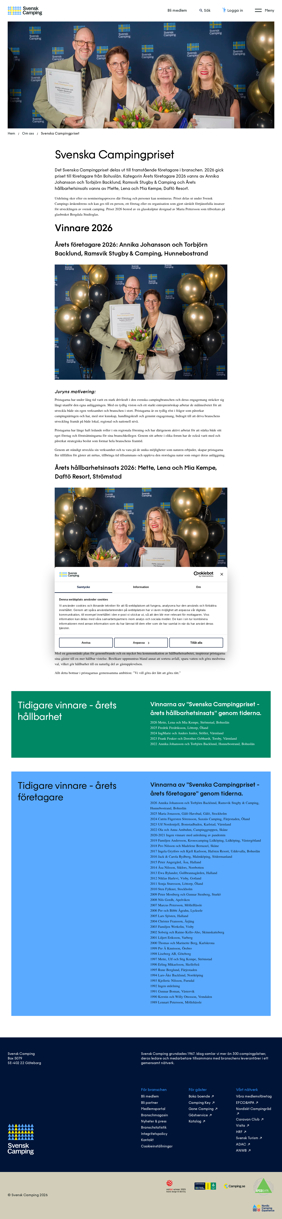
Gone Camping (201, 1109)
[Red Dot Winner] (176, 1192)
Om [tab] (198, 587)
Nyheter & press (154, 1121)
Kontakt (147, 1140)
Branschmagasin (154, 1115)
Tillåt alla (196, 642)
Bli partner (149, 1103)
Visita (240, 1126)
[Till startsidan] (25, 10)
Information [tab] (141, 587)
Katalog (195, 1121)
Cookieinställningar (156, 1146)
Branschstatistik (154, 1128)
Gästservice (198, 1115)
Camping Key (200, 1103)
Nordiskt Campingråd (253, 1109)
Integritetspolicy (154, 1134)
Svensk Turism (247, 1138)
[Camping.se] (234, 1187)
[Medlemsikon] (205, 1188)
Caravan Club (247, 1119)
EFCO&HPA (245, 1103)
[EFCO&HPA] (263, 1194)
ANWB (241, 1151)
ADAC (241, 1144)
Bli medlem (177, 11)
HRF (239, 1132)
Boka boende (199, 1096)
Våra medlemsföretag (253, 1096)
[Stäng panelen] (221, 574)
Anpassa (139, 642)
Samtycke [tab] (83, 587)
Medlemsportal (153, 1109)
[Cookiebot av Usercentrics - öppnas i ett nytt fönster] (196, 574)
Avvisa (86, 642)
